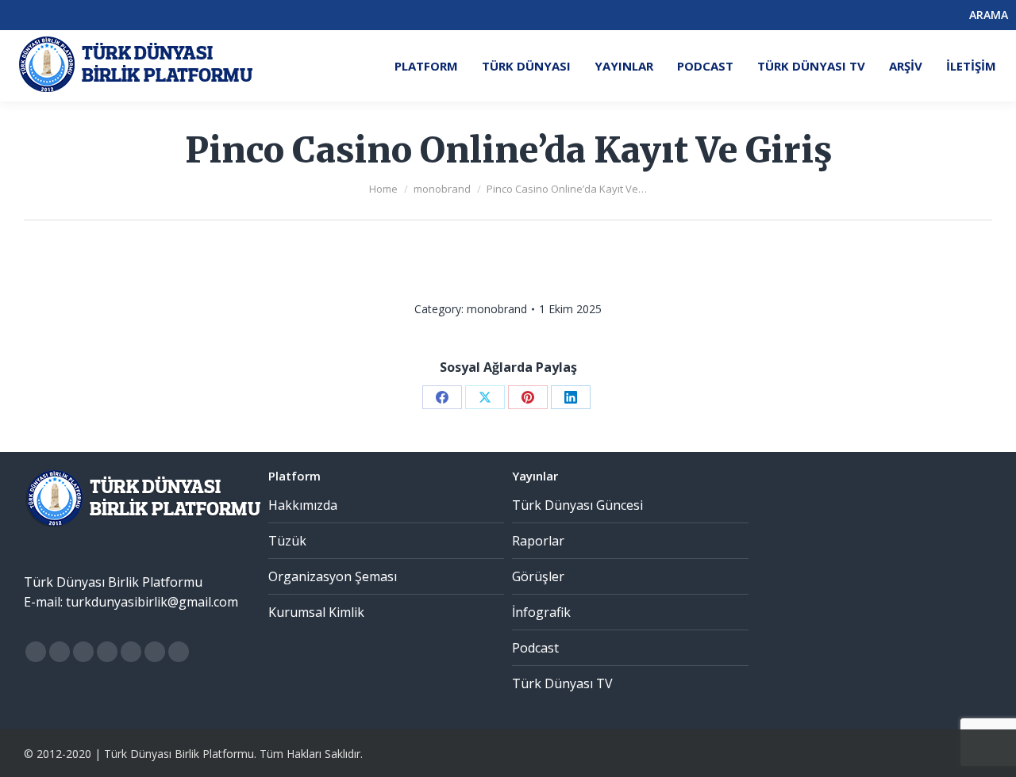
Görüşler (538, 576)
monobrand (497, 308)
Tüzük (287, 540)
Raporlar (538, 540)
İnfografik (541, 612)
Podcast (535, 647)
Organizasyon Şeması (332, 576)
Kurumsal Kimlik (316, 612)
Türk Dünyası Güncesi (577, 505)
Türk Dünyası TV (562, 683)
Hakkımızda (302, 505)
